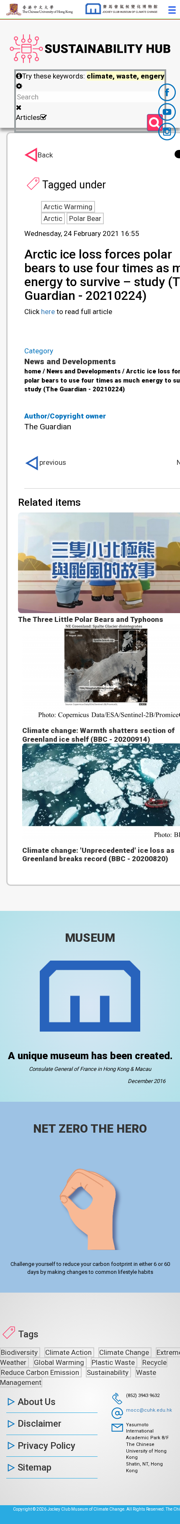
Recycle (154, 1362)
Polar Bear (85, 218)
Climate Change (125, 1352)
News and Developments (70, 361)
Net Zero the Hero (90, 1129)
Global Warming (60, 1362)
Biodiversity (20, 1352)
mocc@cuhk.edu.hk (149, 1410)
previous (52, 462)
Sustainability (108, 1372)
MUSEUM (90, 938)
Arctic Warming (68, 207)
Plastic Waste (114, 1362)
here (48, 311)
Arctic (53, 218)
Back (45, 155)
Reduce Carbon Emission (41, 1372)
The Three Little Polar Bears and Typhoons (90, 619)
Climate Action (69, 1352)
